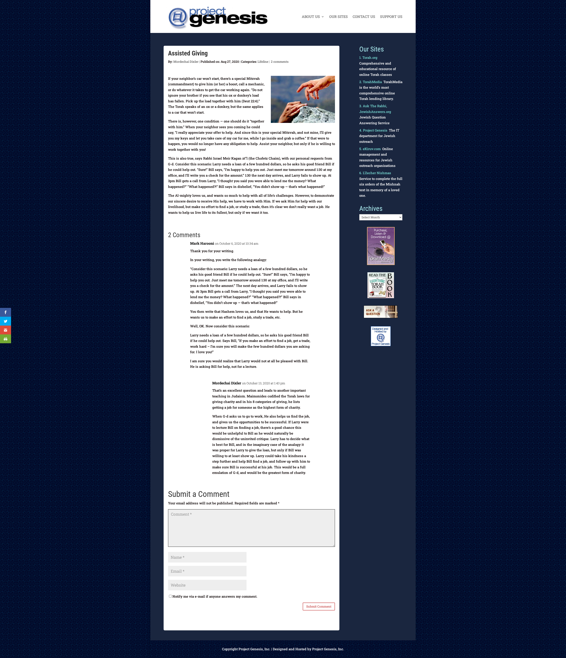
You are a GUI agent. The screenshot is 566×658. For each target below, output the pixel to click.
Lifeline (263, 61)
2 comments (280, 61)
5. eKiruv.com (370, 149)
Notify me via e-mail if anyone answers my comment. (214, 596)
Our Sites (338, 17)
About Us (311, 17)
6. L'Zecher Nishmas (375, 173)
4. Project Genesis (373, 130)
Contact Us (364, 17)
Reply (327, 246)
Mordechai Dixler (186, 61)
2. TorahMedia (370, 82)
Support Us (391, 17)
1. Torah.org (368, 57)
